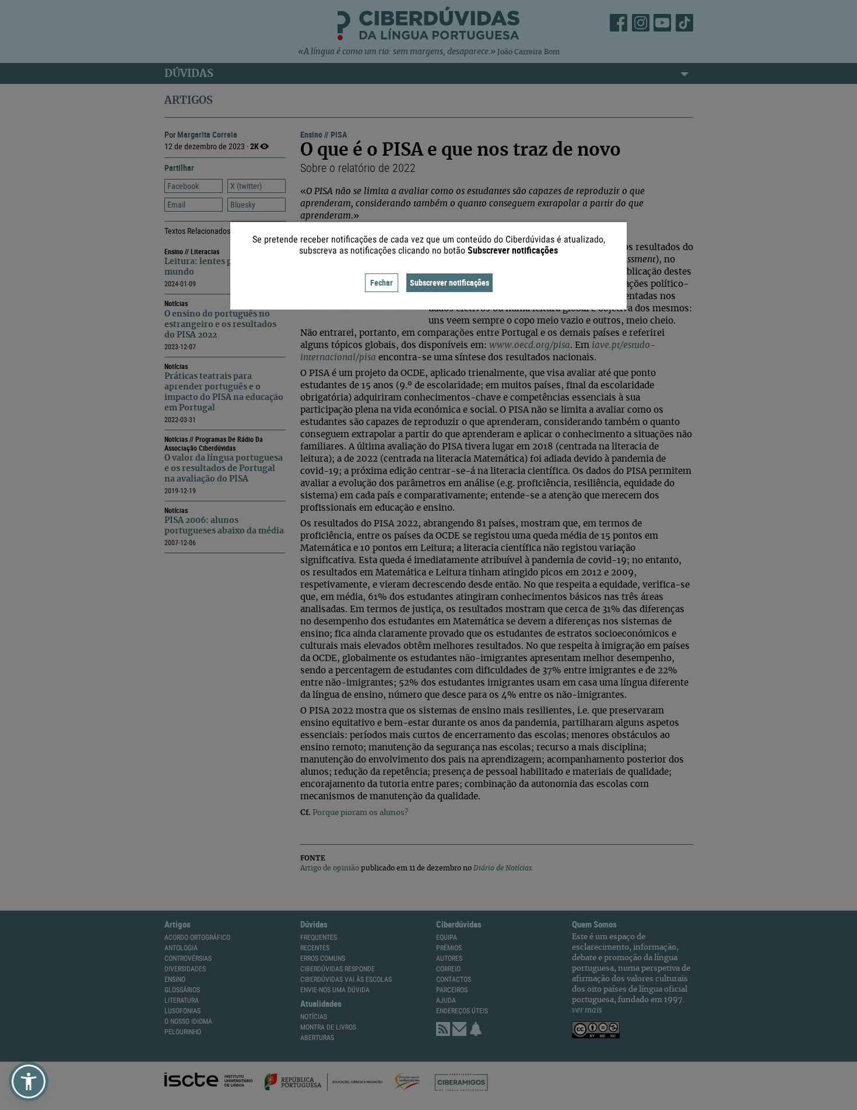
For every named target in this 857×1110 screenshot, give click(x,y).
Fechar (381, 282)
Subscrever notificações (449, 282)
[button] (28, 1081)
